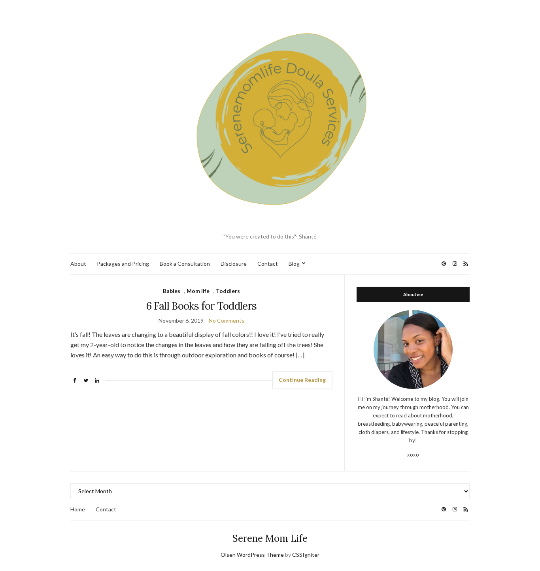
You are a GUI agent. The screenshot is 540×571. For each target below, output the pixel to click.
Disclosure (234, 263)
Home (77, 509)
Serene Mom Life (270, 538)
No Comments (226, 320)
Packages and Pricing (123, 263)
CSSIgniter (305, 554)
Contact (267, 263)
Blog (294, 263)
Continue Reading (302, 379)
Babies (171, 290)
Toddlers (228, 290)
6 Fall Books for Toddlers (201, 305)
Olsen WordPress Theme (252, 554)
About (78, 263)
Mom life (198, 290)
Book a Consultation (185, 263)
